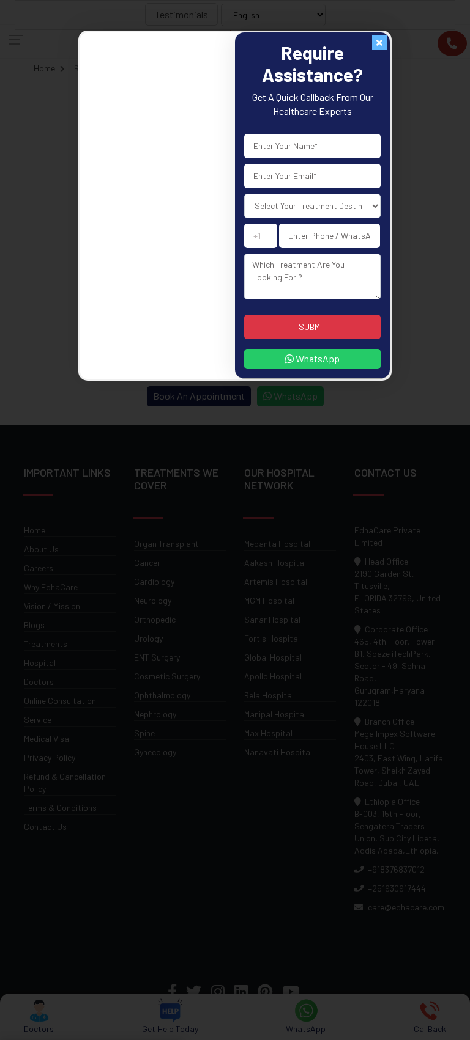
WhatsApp (317, 358)
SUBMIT (313, 326)
